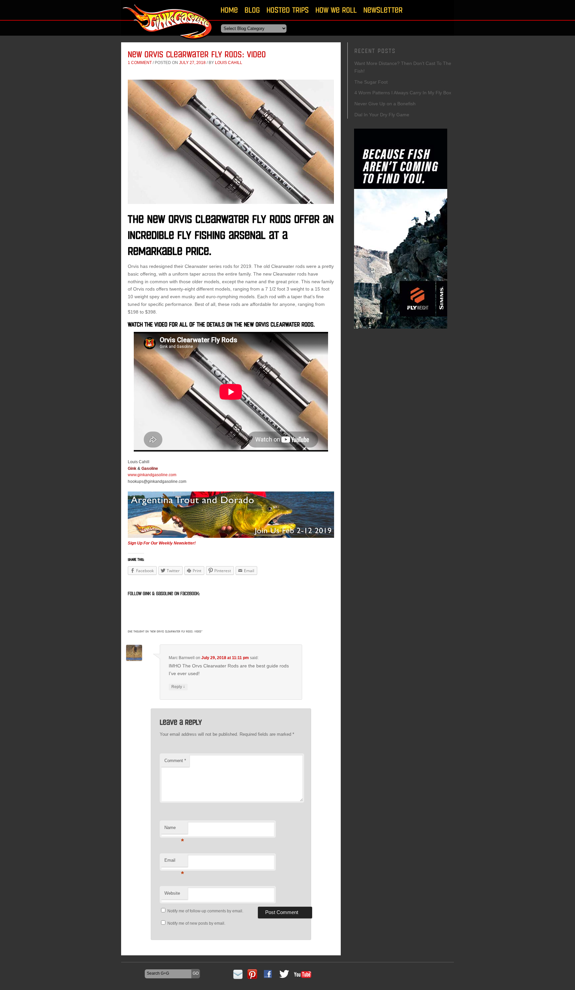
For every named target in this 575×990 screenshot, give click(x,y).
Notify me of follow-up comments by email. (205, 911)
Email (174, 862)
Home (229, 9)
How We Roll (336, 9)
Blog (252, 9)
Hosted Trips (288, 9)
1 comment (140, 62)
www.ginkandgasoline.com (152, 475)
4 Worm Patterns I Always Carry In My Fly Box (402, 92)
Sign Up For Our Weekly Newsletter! (162, 543)
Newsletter (383, 9)
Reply (178, 686)
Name (174, 829)
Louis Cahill (228, 62)
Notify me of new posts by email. (196, 923)
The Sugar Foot (371, 82)
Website (172, 893)
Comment (175, 760)
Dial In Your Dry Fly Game (381, 114)
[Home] (167, 41)
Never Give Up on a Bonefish (385, 103)
